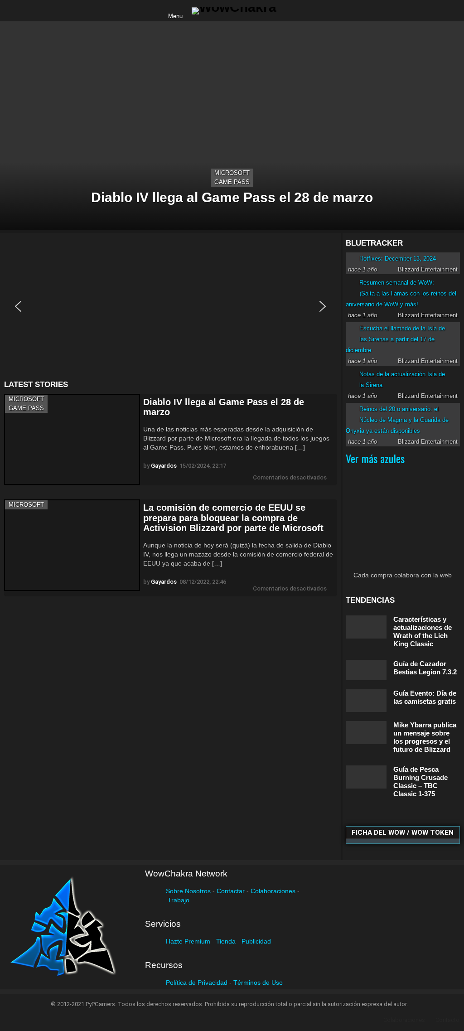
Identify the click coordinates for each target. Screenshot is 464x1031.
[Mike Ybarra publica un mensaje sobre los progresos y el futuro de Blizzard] (366, 732)
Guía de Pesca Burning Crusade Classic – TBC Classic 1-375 (420, 781)
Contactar (231, 891)
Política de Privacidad (196, 982)
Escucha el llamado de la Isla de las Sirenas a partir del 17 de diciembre (395, 339)
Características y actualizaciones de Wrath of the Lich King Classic (422, 631)
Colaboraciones (273, 891)
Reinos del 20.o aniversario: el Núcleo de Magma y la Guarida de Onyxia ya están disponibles (397, 420)
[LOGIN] (290, 11)
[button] (18, 306)
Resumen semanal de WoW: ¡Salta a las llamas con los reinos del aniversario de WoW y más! (401, 293)
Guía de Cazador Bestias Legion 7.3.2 (425, 668)
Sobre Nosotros (188, 891)
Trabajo (178, 900)
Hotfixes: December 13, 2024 (397, 258)
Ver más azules (375, 458)
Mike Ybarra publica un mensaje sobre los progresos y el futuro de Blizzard (424, 737)
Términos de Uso (258, 982)
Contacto (447, 1019)
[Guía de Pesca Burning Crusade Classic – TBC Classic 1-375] (366, 777)
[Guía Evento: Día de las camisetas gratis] (366, 700)
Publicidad (256, 941)
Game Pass (232, 182)
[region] (170, 306)
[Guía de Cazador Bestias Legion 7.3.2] (366, 670)
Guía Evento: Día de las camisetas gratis (424, 697)
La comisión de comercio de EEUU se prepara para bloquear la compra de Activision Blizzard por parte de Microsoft (233, 518)
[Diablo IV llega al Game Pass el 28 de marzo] (232, 125)
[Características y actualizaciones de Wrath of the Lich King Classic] (366, 627)
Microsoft (232, 172)
